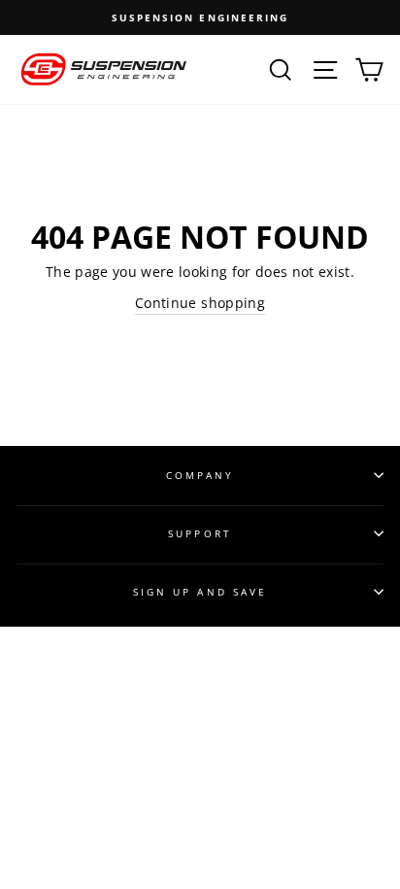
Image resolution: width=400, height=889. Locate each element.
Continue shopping (200, 302)
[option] (200, 17)
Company (200, 475)
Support (199, 533)
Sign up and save (200, 591)
